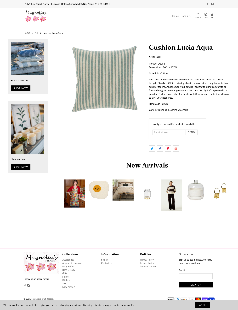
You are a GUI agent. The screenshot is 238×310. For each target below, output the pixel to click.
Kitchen (66, 280)
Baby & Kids (68, 266)
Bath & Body (68, 269)
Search (104, 259)
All (36, 33)
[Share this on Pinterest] (168, 148)
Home (175, 15)
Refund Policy (147, 263)
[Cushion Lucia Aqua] (105, 79)
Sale (64, 283)
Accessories (68, 259)
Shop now (20, 88)
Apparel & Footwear (72, 263)
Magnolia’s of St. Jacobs (42, 299)
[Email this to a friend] (176, 148)
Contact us (106, 263)
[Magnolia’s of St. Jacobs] (36, 16)
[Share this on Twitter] (152, 148)
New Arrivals (147, 165)
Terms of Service (148, 266)
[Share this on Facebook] (160, 148)
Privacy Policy (147, 259)
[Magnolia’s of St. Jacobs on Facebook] (207, 3)
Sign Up (196, 284)
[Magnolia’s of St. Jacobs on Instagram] (212, 3)
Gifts (64, 273)
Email (182, 270)
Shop (185, 15)
